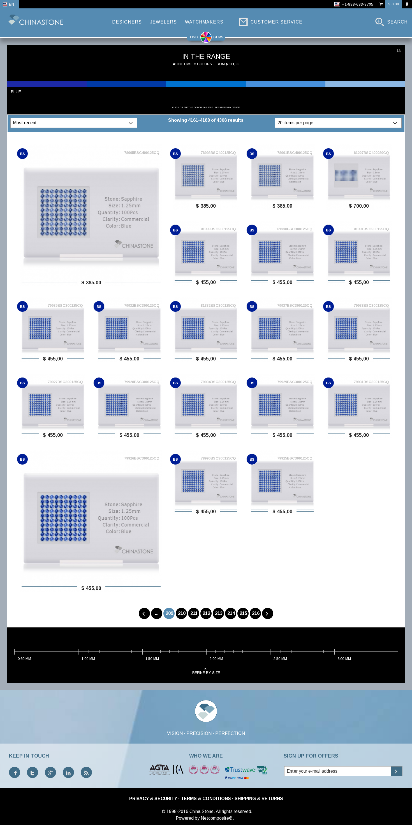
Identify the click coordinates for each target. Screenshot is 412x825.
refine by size (206, 673)
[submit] (396, 771)
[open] (131, 123)
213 (219, 613)
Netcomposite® (217, 818)
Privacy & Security (153, 798)
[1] (399, 50)
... (156, 613)
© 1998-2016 (175, 811)
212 (206, 613)
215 (243, 613)
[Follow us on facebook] (14, 772)
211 (194, 613)
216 (256, 613)
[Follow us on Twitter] (32, 772)
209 (169, 613)
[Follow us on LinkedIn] (68, 772)
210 (182, 613)
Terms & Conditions (206, 798)
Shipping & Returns (259, 798)
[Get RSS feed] (86, 772)
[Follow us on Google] (50, 772)
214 (231, 613)
